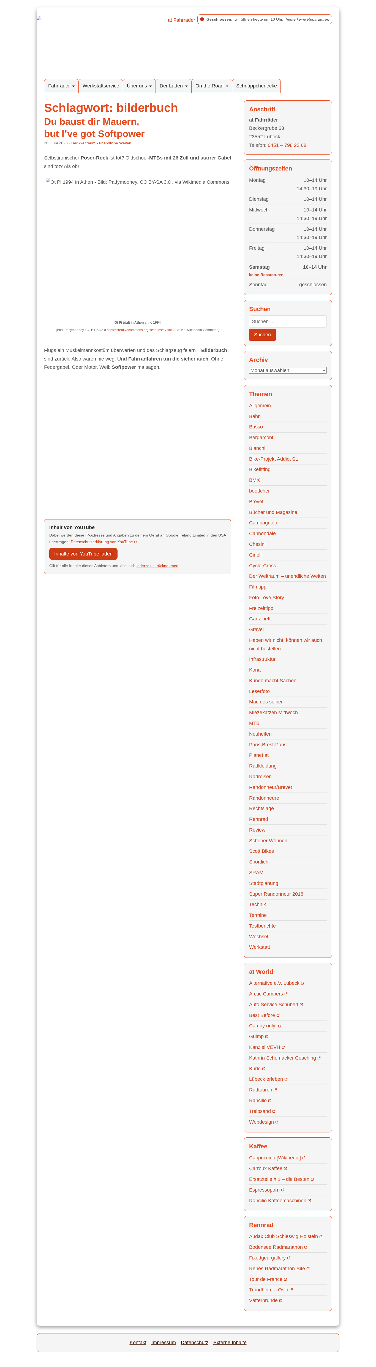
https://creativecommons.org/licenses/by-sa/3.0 (141, 330)
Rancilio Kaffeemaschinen (277, 1200)
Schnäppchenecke (256, 86)
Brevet (256, 501)
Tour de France (265, 1279)
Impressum (163, 1342)
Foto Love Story (266, 597)
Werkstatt (259, 947)
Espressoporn (264, 1190)
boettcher (259, 491)
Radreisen (260, 776)
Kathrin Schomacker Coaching (282, 1058)
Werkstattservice (101, 86)
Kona (255, 670)
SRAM (256, 872)
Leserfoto (259, 691)
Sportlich (258, 862)
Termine (258, 915)
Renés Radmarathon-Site (277, 1268)
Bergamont (261, 437)
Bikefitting (260, 469)
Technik (257, 904)
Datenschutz (194, 1342)
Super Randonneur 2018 (276, 894)
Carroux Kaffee (265, 1168)
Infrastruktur (262, 659)
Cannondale (262, 533)
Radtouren (260, 1090)
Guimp (256, 1036)
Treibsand (260, 1111)
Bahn (255, 416)
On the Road (209, 86)
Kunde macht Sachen (272, 680)
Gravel (256, 629)
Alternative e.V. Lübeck (274, 983)
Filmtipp (257, 587)
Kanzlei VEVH (264, 1047)
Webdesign (261, 1122)
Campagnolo (263, 523)
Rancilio (258, 1100)
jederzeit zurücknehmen (157, 565)
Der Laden (171, 86)
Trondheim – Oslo (268, 1289)
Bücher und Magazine (273, 512)
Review (257, 830)
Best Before (262, 1015)
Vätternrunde (263, 1300)
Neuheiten (260, 734)
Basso (256, 427)
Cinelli (256, 555)
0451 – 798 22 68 (287, 145)
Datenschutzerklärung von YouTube (102, 542)
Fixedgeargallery (267, 1258)
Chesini (257, 544)
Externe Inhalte (230, 1342)
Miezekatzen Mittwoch (273, 712)
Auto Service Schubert (273, 1004)
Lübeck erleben (266, 1079)
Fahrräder (59, 86)
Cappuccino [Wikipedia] (275, 1157)
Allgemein (260, 405)
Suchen (262, 334)
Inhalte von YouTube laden (83, 554)
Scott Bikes (261, 851)
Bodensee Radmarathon (276, 1247)
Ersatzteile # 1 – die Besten (279, 1179)
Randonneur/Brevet (270, 787)
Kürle (255, 1068)
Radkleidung (263, 766)
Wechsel (258, 936)
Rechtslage (261, 808)
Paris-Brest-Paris (268, 744)
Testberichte (262, 926)
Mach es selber (266, 702)
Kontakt (138, 1342)
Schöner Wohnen (268, 840)
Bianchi (257, 448)
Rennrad (258, 819)
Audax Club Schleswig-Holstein (283, 1236)
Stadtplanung (263, 883)
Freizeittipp (261, 608)
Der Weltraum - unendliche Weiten (101, 143)
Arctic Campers (266, 994)
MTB (254, 723)
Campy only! (263, 1025)
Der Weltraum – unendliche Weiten (287, 576)
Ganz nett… (262, 618)
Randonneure (264, 798)
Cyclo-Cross (262, 565)
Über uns (137, 86)
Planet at (259, 755)
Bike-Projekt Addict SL (273, 459)
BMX (254, 480)
